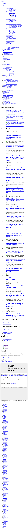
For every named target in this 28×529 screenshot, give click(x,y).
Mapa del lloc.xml (7, 324)
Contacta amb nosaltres (8, 54)
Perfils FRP (8, 43)
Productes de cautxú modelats (12, 47)
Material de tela (9, 8)
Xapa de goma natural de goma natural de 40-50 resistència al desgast (15, 119)
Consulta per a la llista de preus (7, 357)
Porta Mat (11, 21)
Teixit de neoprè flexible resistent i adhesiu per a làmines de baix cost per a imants (15, 260)
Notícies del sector (7, 340)
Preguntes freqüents (7, 52)
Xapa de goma (12, 13)
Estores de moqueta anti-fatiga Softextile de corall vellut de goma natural (15, 169)
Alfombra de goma (13, 32)
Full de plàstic (12, 14)
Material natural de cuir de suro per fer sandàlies (15, 278)
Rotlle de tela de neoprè (11, 39)
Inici (4, 5)
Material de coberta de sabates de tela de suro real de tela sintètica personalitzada (15, 146)
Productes (5, 7)
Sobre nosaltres (6, 53)
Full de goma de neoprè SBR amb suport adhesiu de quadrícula (14, 270)
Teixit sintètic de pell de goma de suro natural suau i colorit (15, 199)
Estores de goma (9, 37)
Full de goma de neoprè (11, 38)
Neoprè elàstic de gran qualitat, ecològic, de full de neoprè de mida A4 (14, 226)
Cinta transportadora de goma (15, 26)
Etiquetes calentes (7, 322)
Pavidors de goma (10, 48)
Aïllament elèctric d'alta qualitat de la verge (15, 126)
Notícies (5, 50)
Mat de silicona (12, 33)
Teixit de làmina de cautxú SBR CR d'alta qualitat (15, 286)
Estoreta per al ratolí (13, 20)
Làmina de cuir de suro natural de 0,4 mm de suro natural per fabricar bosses (14, 305)
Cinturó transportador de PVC (15, 25)
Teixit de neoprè (12, 9)
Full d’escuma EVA (10, 41)
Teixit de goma (12, 10)
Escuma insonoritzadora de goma (13, 28)
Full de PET (14, 15)
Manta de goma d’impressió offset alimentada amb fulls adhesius (14, 137)
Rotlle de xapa (9, 36)
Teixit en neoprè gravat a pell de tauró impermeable (15, 243)
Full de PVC (14, 16)
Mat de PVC (11, 31)
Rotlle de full (9, 11)
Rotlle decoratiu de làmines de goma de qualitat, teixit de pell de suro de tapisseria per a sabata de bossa (15, 190)
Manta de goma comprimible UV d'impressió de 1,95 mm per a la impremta (15, 295)
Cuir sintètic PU (9, 46)
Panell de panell (9, 35)
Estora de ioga (12, 22)
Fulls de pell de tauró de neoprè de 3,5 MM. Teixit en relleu (14, 251)
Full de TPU (14, 17)
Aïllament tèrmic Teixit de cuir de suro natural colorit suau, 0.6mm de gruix (15, 179)
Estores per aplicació (10, 19)
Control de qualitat (7, 49)
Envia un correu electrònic (6, 361)
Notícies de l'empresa (7, 339)
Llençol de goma (9, 44)
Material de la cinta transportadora (13, 24)
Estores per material (10, 30)
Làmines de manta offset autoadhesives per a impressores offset (15, 208)
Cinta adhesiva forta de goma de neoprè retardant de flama (15, 217)
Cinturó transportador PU (14, 27)
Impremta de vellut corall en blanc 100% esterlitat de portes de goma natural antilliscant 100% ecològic (15, 158)
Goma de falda (9, 42)
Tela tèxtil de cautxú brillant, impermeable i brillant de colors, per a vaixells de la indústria (15, 315)
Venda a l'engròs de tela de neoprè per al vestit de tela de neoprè (14, 235)
